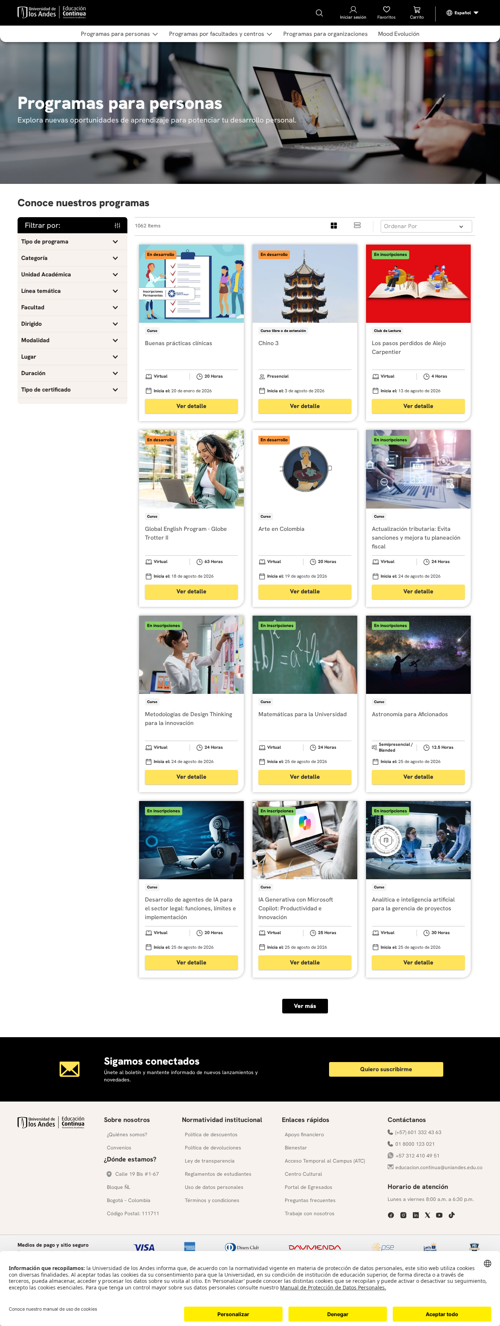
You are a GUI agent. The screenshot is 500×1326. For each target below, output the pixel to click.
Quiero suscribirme (386, 1069)
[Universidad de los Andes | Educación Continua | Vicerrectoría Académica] (51, 1126)
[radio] (334, 226)
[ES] (462, 12)
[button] (72, 241)
